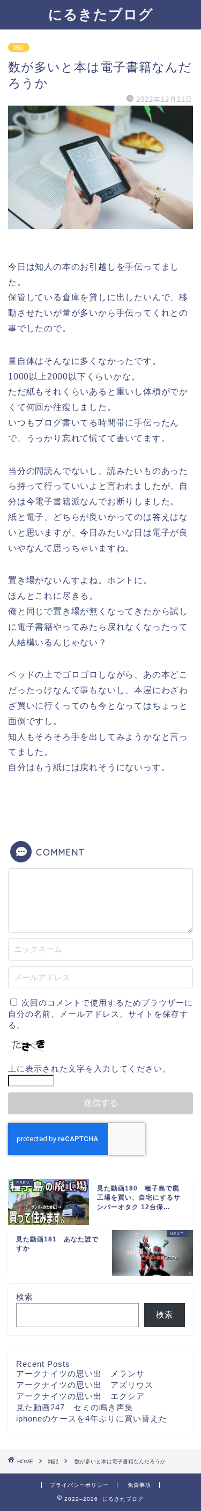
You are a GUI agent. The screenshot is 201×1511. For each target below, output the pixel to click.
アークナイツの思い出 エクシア (80, 1396)
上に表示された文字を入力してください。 (89, 1068)
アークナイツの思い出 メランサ (80, 1373)
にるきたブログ (100, 14)
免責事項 (139, 1485)
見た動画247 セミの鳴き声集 (74, 1407)
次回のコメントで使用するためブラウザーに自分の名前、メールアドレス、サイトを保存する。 (100, 1014)
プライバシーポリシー (79, 1485)
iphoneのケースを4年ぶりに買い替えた (91, 1418)
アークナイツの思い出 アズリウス (84, 1384)
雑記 (18, 47)
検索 (24, 1296)
